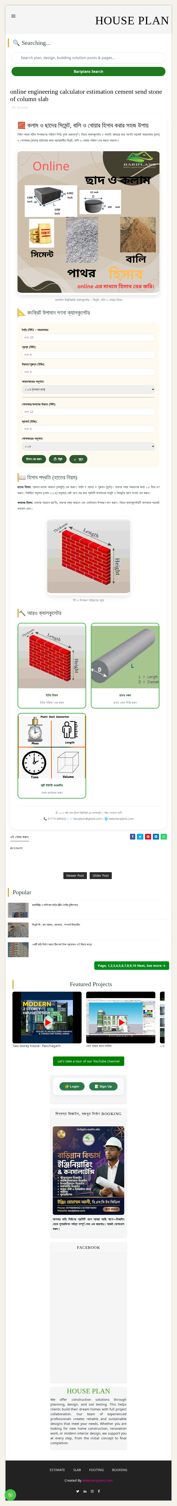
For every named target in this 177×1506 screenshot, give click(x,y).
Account (22, 107)
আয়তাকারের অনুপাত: (33, 381)
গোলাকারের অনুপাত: (32, 438)
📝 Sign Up (103, 1086)
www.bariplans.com (97, 1480)
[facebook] (99, 1491)
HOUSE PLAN (88, 1391)
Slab (77, 1470)
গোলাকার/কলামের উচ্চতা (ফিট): (39, 404)
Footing (96, 1470)
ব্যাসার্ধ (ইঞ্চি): (29, 421)
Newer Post (75, 875)
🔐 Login (72, 1086)
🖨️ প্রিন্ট (57, 459)
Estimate (57, 1470)
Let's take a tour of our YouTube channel (89, 1061)
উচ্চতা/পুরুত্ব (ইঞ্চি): (33, 364)
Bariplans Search (88, 71)
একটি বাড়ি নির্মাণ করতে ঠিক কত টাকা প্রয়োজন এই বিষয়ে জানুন (62, 944)
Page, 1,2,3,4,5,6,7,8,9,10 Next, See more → (131, 965)
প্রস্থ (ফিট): (29, 347)
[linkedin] (85, 1491)
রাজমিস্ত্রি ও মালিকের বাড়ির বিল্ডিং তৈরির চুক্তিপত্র (55, 905)
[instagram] (92, 1491)
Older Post (101, 875)
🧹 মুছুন (78, 459)
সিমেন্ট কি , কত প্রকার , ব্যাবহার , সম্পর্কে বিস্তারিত (56, 924)
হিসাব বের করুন (33, 459)
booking (119, 1470)
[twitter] (77, 1491)
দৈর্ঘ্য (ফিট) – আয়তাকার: (35, 329)
